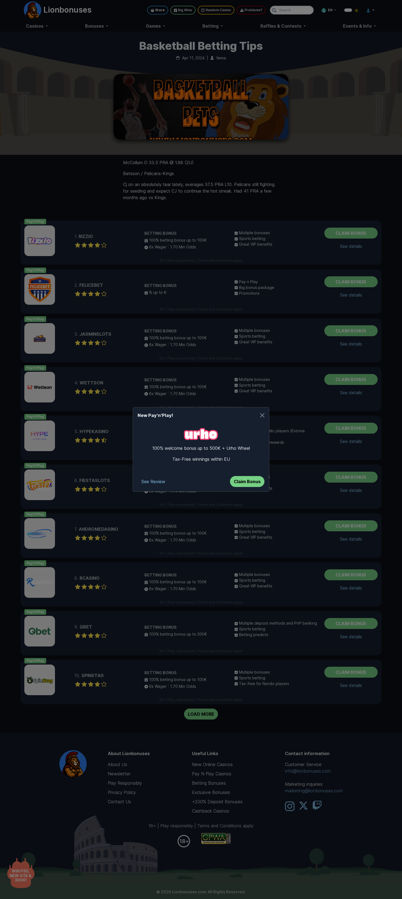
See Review (153, 481)
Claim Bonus (247, 481)
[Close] (262, 415)
